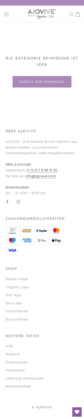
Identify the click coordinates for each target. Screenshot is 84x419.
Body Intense (17, 319)
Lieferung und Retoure (24, 378)
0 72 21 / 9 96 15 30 (42, 170)
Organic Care (17, 287)
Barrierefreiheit (18, 386)
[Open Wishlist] (77, 412)
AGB (9, 346)
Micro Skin (14, 303)
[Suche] (71, 14)
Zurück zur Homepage (42, 82)
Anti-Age (13, 295)
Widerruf (13, 354)
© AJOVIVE (42, 407)
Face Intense (17, 311)
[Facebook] (7, 202)
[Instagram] (18, 202)
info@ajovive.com (40, 176)
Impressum (15, 370)
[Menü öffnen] (6, 14)
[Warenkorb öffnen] (78, 14)
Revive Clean (17, 278)
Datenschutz (17, 362)
